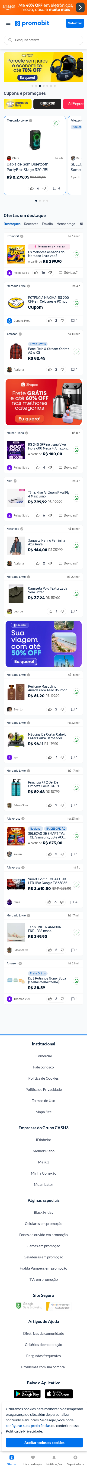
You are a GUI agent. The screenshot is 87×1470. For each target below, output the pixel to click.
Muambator (43, 1184)
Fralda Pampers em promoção (43, 1268)
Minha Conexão (43, 1173)
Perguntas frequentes (43, 1355)
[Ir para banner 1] (32, 86)
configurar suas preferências (28, 1425)
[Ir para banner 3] (40, 86)
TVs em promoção (43, 1279)
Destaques (12, 224)
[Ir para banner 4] (44, 86)
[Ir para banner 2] (36, 86)
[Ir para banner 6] (51, 86)
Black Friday (43, 1212)
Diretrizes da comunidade (43, 1333)
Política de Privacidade (44, 1089)
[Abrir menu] (8, 23)
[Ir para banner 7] (55, 86)
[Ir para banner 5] (47, 86)
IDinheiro (43, 1139)
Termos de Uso (43, 1100)
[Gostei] (32, 188)
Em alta (47, 224)
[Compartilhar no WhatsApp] (56, 123)
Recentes (31, 224)
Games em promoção (43, 1246)
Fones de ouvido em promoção (43, 1234)
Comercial (43, 1056)
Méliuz (43, 1162)
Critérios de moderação (43, 1344)
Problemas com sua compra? (43, 1367)
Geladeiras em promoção (43, 1257)
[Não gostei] (44, 188)
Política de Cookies (43, 1078)
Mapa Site (43, 1111)
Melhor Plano (44, 1151)
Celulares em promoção (43, 1223)
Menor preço (66, 224)
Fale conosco (43, 1067)
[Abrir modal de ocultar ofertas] (81, 225)
